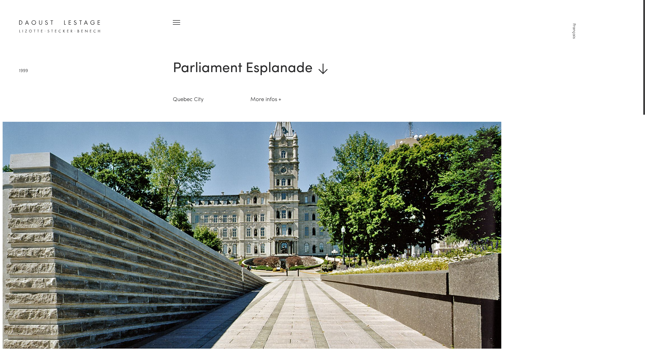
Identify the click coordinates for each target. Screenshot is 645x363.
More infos (263, 99)
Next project (587, 333)
